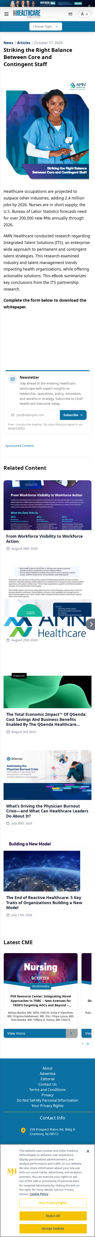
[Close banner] (89, 6)
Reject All (53, 1216)
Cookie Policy (39, 1194)
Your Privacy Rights (48, 1105)
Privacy (47, 1095)
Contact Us (47, 1084)
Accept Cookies (53, 1229)
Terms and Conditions (47, 1089)
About (47, 1068)
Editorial (48, 1078)
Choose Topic (42, 26)
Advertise (47, 1073)
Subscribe (70, 415)
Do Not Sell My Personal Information (47, 1100)
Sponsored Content (19, 446)
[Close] (88, 1151)
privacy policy (16, 428)
